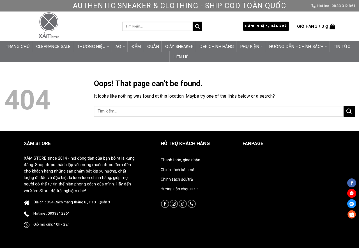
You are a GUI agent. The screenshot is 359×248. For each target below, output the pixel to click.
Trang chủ (18, 46)
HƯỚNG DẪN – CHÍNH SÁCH (296, 46)
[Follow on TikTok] (183, 204)
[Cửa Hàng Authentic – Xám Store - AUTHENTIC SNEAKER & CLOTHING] (49, 26)
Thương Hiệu (91, 46)
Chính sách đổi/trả (177, 179)
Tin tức (341, 46)
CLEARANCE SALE (53, 46)
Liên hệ (181, 56)
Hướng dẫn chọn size (179, 189)
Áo (118, 46)
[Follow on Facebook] (165, 204)
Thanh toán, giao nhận (180, 160)
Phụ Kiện (249, 46)
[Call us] (192, 204)
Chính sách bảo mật (178, 169)
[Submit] (197, 26)
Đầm (136, 46)
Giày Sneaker (179, 46)
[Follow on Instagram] (174, 204)
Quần (153, 46)
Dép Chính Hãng (217, 46)
